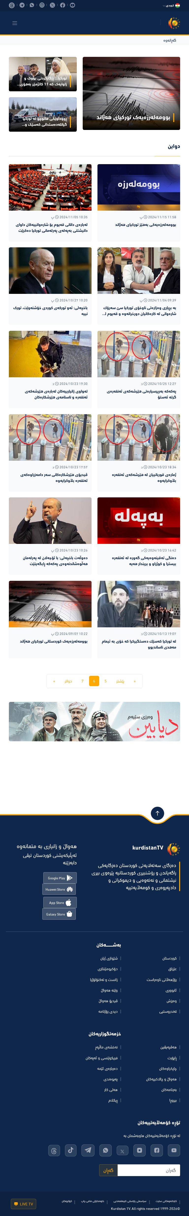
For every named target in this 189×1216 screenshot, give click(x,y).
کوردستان (169, 958)
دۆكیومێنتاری (108, 969)
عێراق (172, 969)
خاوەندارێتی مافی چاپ (92, 1201)
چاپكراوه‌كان (168, 1068)
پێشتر (120, 681)
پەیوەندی (111, 1079)
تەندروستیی (168, 1011)
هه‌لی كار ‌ (110, 1089)
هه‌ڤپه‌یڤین (168, 1047)
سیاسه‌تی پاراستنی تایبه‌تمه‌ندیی (129, 1201)
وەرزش (172, 1001)
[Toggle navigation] (15, 23)
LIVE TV (26, 1204)
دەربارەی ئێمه (107, 1068)
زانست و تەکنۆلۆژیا (104, 979)
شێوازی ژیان (109, 958)
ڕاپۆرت (172, 1058)
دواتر (68, 681)
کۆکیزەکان (67, 1201)
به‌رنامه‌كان (169, 1089)
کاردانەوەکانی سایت (166, 1201)
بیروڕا (173, 1100)
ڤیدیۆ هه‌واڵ (108, 1001)
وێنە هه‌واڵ (109, 990)
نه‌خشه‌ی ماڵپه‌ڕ (106, 1047)
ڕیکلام (113, 1100)
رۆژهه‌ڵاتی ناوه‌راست (162, 979)
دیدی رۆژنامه (108, 1011)
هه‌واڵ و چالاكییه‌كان (161, 1079)
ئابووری (171, 990)
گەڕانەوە (169, 40)
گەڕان (108, 1170)
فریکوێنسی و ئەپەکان (102, 1058)
